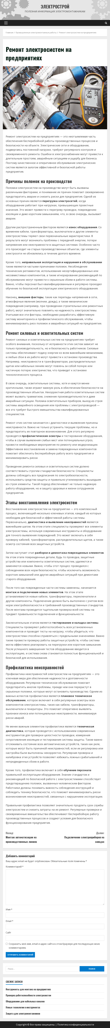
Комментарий (14, 866)
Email (9, 921)
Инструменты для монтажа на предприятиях (28, 989)
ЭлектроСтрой (55, 6)
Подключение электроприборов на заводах (84, 837)
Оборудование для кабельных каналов (25, 1001)
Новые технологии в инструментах (23, 1007)
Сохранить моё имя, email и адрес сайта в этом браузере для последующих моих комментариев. (54, 945)
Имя (9, 909)
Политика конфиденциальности (75, 1024)
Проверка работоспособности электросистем (28, 995)
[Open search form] (106, 23)
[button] (6, 23)
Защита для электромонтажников (23, 1013)
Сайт (8, 932)
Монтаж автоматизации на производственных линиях (21, 837)
